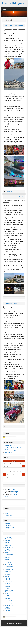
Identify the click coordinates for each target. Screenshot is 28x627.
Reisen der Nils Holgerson (13, 3)
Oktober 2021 (8, 588)
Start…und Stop (9, 452)
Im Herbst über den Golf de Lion (13, 447)
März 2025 (8, 544)
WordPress (13, 623)
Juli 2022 (7, 573)
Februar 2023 (8, 564)
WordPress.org (8, 528)
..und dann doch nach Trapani (12, 450)
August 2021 (8, 591)
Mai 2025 (7, 540)
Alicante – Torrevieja (16, 492)
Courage (20, 623)
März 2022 (8, 579)
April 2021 (7, 598)
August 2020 (8, 607)
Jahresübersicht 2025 (10, 445)
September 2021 (9, 590)
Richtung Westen (14, 498)
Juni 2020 (7, 609)
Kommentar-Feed (9, 527)
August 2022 (8, 571)
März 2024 (8, 552)
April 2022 (7, 578)
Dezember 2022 (9, 566)
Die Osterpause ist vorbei (10, 304)
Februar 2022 (8, 581)
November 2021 (9, 586)
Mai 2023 (14, 461)
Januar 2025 (8, 545)
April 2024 (7, 550)
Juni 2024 (7, 549)
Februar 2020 (8, 612)
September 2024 (9, 547)
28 (23, 474)
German (7, 437)
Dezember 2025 (9, 538)
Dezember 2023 (9, 554)
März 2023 (8, 562)
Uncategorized (9, 191)
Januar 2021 (8, 602)
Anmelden (7, 523)
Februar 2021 (8, 600)
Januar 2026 (8, 537)
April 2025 (7, 542)
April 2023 (7, 561)
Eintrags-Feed (8, 525)
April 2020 (7, 610)
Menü (4, 9)
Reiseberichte (8, 512)
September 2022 (9, 569)
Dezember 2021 (9, 585)
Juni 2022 (7, 574)
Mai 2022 (7, 576)
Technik (7, 513)
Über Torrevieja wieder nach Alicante (13, 197)
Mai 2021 (7, 597)
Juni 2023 (7, 557)
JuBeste (15, 29)
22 (4, 474)
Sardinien (7, 449)
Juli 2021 (7, 593)
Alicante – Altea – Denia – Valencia (13, 26)
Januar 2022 (8, 583)
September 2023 (9, 556)
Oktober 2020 (8, 603)
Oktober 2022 (8, 568)
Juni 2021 (7, 595)
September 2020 (9, 605)
